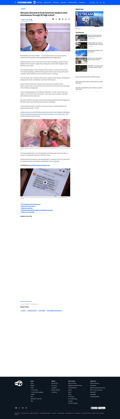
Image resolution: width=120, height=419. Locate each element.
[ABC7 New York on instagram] (22, 408)
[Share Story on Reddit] (59, 19)
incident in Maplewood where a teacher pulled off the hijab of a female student (42, 114)
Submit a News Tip (94, 383)
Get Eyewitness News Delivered (30, 204)
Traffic (32, 387)
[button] (15, 2)
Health (69, 392)
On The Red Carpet (72, 398)
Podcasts (70, 401)
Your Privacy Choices (25, 413)
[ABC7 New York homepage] (26, 2)
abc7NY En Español (73, 403)
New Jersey (56, 2)
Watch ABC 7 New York (36, 398)
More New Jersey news (28, 206)
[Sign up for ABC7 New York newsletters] (26, 408)
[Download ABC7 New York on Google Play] (101, 408)
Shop (32, 396)
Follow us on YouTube (27, 212)
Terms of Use (53, 413)
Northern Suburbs (72, 2)
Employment (93, 385)
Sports (69, 394)
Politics (70, 390)
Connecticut (82, 2)
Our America (71, 396)
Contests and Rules (94, 396)
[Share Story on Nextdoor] (62, 19)
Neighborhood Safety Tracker (75, 385)
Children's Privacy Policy (34, 413)
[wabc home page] (18, 383)
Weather (33, 385)
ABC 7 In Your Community (96, 390)
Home (32, 383)
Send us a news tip (26, 208)
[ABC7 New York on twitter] (19, 408)
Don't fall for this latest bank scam (39, 165)
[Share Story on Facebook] (53, 19)
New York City (47, 2)
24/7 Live (39, 2)
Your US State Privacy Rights (45, 413)
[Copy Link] (69, 19)
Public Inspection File (69, 413)
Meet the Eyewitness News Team (97, 387)
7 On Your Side (34, 390)
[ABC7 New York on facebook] (16, 408)
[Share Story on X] (56, 19)
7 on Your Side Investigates (37, 392)
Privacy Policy (17, 413)
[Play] (89, 19)
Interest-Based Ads (60, 413)
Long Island (63, 2)
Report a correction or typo (25, 301)
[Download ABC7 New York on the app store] (94, 408)
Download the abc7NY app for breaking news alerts (37, 210)
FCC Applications (77, 413)
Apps (32, 401)
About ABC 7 (93, 392)
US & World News (72, 387)
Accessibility (93, 394)
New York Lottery (72, 383)
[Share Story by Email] (66, 19)
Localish (32, 394)
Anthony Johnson (26, 19)
